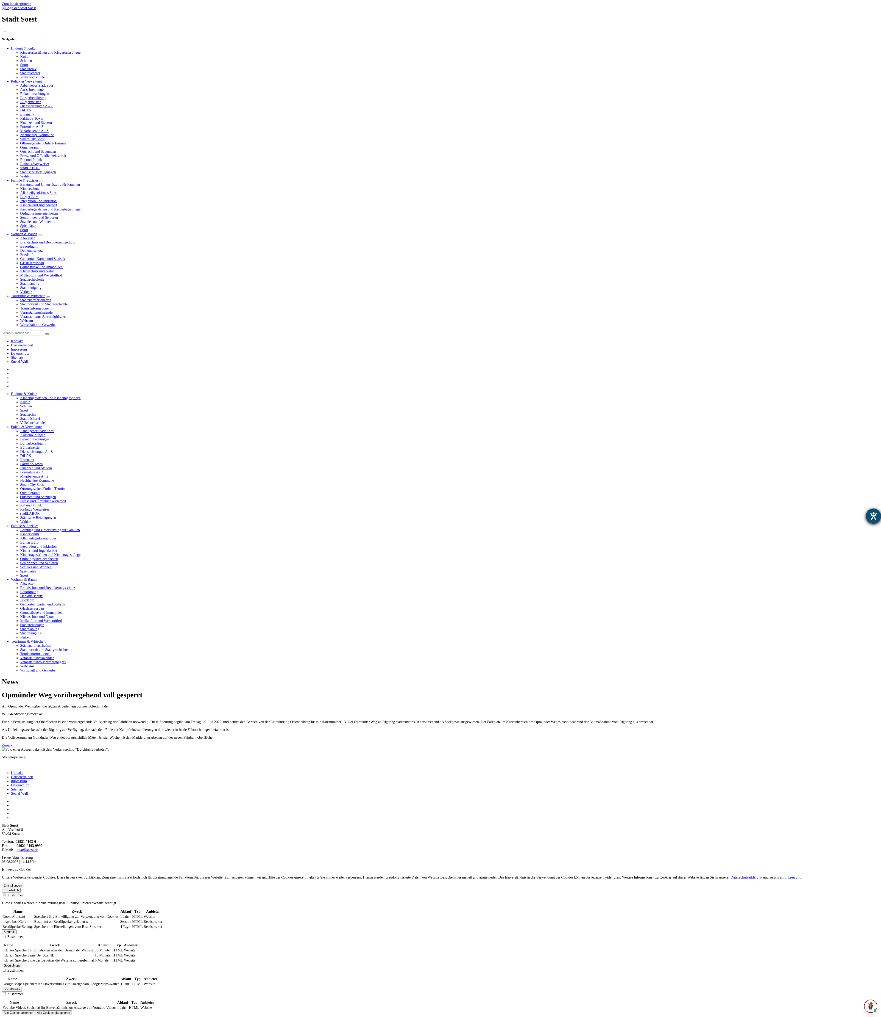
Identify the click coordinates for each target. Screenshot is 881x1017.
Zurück (7, 745)
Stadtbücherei (30, 73)
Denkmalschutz (31, 250)
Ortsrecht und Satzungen (38, 151)
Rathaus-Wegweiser (34, 164)
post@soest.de (27, 850)
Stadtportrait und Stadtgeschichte (44, 304)
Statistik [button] (9, 932)
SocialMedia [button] (12, 989)
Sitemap (17, 789)
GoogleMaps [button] (12, 965)
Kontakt (17, 773)
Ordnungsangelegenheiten (39, 213)
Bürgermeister (30, 102)
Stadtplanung (29, 283)
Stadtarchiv (28, 69)
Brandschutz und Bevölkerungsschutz (47, 242)
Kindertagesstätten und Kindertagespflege (50, 52)
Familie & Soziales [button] (24, 526)
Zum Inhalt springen (16, 4)
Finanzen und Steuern (36, 122)
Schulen (26, 61)
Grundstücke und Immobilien (41, 267)
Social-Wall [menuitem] (19, 362)
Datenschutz (20, 785)
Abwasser (27, 238)
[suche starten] (47, 334)
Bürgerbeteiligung (33, 98)
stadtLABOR (30, 168)
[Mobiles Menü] (4, 31)
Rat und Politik (31, 160)
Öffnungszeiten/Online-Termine (43, 143)
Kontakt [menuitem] (17, 341)
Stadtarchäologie (32, 279)
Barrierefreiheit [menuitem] (22, 345)
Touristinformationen (35, 308)
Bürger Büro (29, 197)
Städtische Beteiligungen (38, 172)
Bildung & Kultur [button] (24, 394)
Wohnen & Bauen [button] (24, 579)
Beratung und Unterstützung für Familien (50, 184)
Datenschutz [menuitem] (20, 353)
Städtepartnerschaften (35, 300)
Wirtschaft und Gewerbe (38, 325)
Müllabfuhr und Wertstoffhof (41, 275)
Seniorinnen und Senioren (39, 217)
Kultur (25, 56)
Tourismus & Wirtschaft (28, 296)
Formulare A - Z (32, 127)
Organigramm (30, 147)
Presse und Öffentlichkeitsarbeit (43, 156)
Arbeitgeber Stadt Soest (37, 85)
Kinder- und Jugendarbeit (38, 205)
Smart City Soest (32, 139)
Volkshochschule (32, 77)
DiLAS (25, 110)
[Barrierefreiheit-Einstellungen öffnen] (873, 516)
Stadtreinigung (30, 288)
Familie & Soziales (24, 180)
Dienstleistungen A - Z (36, 106)
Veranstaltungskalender (37, 312)
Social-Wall (19, 793)
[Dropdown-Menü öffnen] (39, 49)
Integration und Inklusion (38, 201)
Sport (24, 65)
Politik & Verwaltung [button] (26, 427)
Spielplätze (28, 226)
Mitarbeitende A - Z (34, 131)
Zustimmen (15, 895)
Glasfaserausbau (32, 263)
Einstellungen (13, 885)
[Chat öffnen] (870, 1006)
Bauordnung (29, 246)
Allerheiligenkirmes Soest (38, 193)
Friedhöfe (27, 255)
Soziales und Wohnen (36, 222)
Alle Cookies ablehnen (18, 1012)
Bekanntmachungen (34, 94)
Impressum (19, 781)
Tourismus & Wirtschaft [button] (28, 641)
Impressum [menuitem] (19, 349)
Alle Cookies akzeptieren (53, 1012)
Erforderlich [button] (11, 890)
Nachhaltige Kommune (37, 135)
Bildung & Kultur (24, 48)
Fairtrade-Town (31, 118)
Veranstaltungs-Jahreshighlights (43, 316)
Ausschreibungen (32, 89)
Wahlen (25, 176)
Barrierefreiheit (22, 777)
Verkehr (26, 292)
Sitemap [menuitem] (17, 357)
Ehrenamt (27, 114)
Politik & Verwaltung (26, 81)
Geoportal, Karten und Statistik (42, 259)
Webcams (27, 321)
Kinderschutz (29, 189)
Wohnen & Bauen (24, 234)
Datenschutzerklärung (746, 877)
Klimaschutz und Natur (37, 271)
